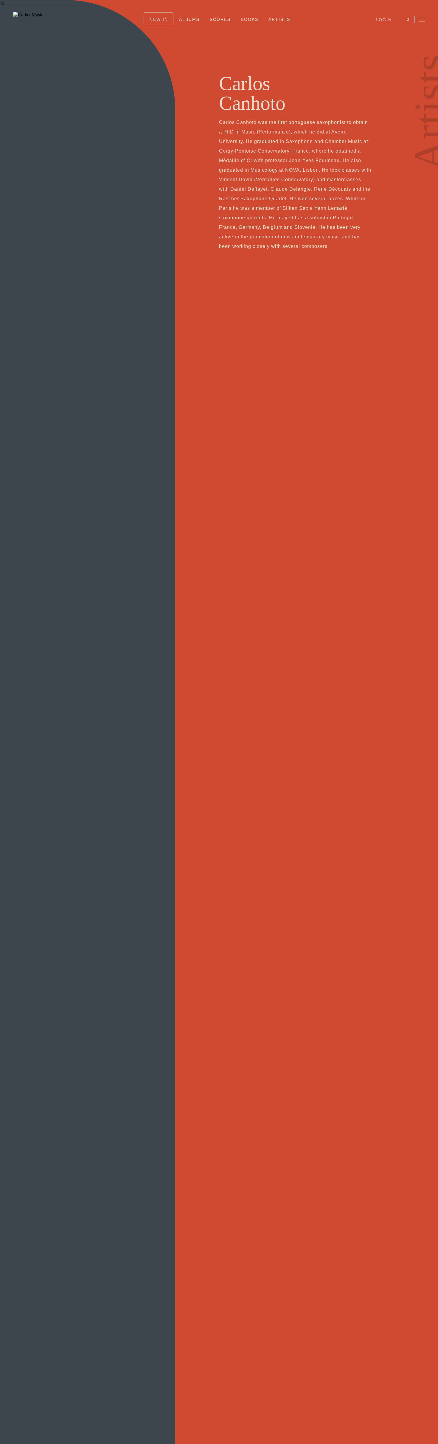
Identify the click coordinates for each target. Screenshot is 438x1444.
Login (384, 19)
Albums (189, 19)
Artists (279, 19)
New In (159, 19)
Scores (220, 19)
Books (249, 19)
